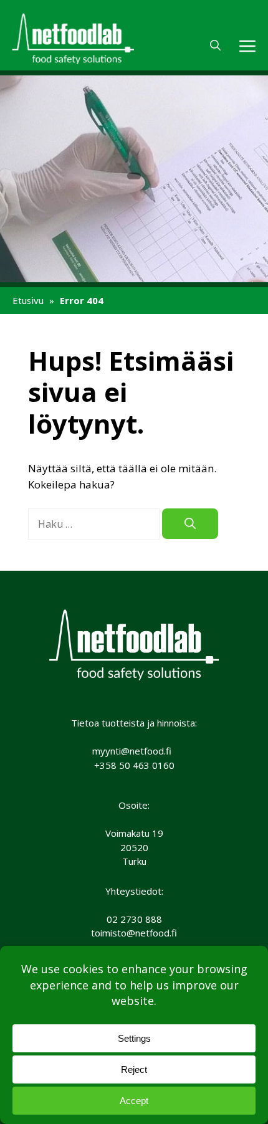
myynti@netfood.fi (131, 751)
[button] (215, 45)
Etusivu (28, 300)
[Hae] (190, 523)
